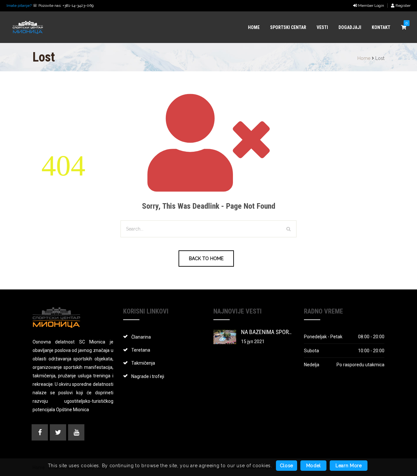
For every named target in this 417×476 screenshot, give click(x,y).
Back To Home (206, 258)
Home (363, 58)
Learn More (349, 466)
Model (313, 466)
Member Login (370, 5)
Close (287, 466)
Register (402, 5)
